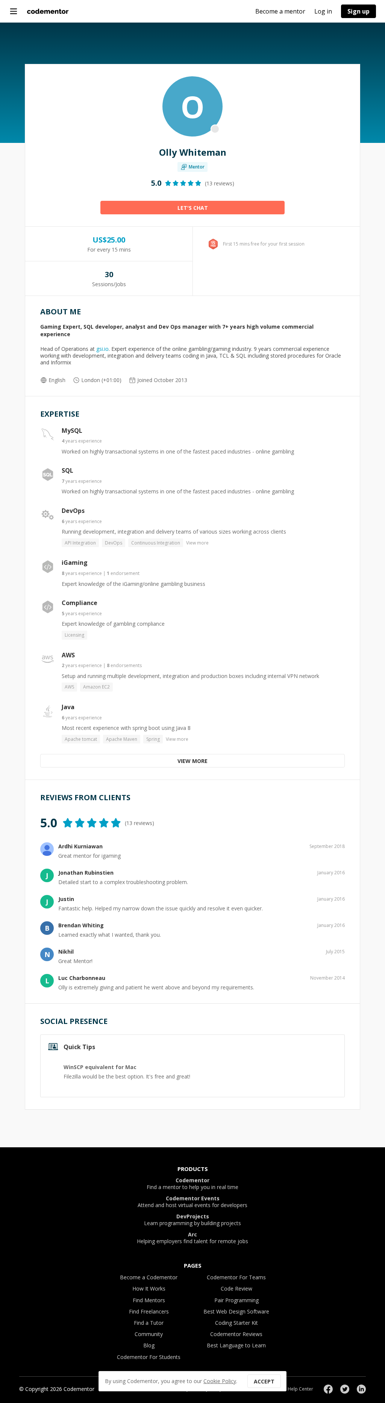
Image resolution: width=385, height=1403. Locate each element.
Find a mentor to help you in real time (192, 1184)
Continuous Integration (155, 543)
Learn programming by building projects (192, 1220)
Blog (149, 1345)
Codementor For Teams (236, 1277)
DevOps (73, 511)
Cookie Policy (219, 1381)
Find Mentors (149, 1300)
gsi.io (102, 348)
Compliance (79, 603)
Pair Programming (236, 1300)
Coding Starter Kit (236, 1322)
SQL (67, 470)
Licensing (74, 635)
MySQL (72, 430)
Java (68, 707)
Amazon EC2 (96, 687)
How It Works (148, 1288)
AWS (68, 655)
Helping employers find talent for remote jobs (192, 1238)
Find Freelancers (149, 1311)
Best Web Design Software (236, 1311)
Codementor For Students (148, 1357)
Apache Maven (121, 739)
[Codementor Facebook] (328, 1389)
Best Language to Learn (236, 1345)
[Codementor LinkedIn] (361, 1389)
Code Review (236, 1288)
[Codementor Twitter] (344, 1389)
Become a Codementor (148, 1277)
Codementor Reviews (236, 1334)
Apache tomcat (81, 739)
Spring (153, 739)
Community (149, 1334)
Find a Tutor (149, 1322)
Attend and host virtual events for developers (192, 1202)
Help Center (300, 1389)
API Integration (80, 543)
